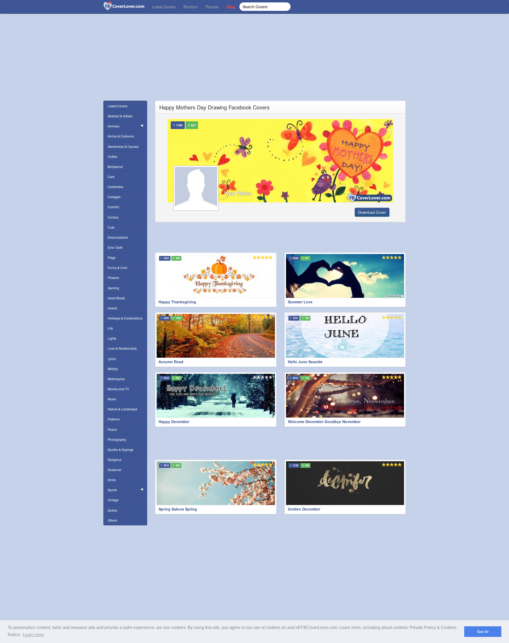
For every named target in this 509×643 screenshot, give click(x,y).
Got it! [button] (483, 631)
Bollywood (115, 166)
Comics (113, 217)
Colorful (113, 207)
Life (110, 328)
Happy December (174, 421)
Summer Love (300, 301)
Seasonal (114, 469)
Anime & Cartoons (121, 136)
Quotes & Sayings (120, 449)
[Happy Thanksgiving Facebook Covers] (215, 276)
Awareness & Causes (123, 146)
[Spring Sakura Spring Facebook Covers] (215, 483)
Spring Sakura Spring (178, 509)
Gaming (113, 288)
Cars (111, 176)
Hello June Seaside (305, 361)
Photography (117, 439)
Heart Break (116, 298)
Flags (112, 257)
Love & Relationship (122, 348)
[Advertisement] (254, 63)
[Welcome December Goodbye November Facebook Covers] (345, 396)
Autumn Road (171, 361)
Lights (112, 338)
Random (190, 6)
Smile (112, 479)
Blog (231, 6)
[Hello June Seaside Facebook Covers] (345, 336)
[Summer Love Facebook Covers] (345, 276)
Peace (112, 429)
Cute (111, 227)
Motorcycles (116, 378)
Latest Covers (163, 6)
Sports (112, 489)
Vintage (113, 500)
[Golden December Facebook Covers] (345, 483)
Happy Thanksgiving (177, 301)
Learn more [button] (33, 634)
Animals (113, 126)
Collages (114, 196)
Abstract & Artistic (120, 116)
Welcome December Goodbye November (324, 421)
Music (112, 399)
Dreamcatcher (118, 237)
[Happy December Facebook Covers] (215, 396)
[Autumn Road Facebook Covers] (215, 336)
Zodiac (112, 510)
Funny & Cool (117, 267)
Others (112, 520)
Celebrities (115, 186)
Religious (114, 459)
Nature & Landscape (122, 409)
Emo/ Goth (115, 247)
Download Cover (372, 212)
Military (113, 368)
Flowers (113, 277)
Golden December (304, 509)
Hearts (112, 308)
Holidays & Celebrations (125, 318)
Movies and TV (118, 389)
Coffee (112, 156)
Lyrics (112, 358)
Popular (212, 6)
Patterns (114, 419)
